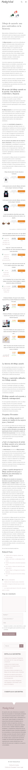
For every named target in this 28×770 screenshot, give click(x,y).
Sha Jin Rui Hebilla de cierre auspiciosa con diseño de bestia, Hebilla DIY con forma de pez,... (14, 331)
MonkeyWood (7, 2)
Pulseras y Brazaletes (9, 580)
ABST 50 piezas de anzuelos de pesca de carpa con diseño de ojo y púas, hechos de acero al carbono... (14, 347)
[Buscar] (21, 646)
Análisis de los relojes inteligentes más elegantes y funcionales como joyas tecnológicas (13, 682)
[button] (22, 2)
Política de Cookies (14, 765)
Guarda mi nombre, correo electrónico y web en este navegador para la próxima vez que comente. (15, 627)
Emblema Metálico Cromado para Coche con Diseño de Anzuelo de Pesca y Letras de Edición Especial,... (14, 315)
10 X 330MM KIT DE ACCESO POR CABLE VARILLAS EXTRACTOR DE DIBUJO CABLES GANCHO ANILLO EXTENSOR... (14, 281)
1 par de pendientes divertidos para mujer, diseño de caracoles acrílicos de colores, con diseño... (14, 216)
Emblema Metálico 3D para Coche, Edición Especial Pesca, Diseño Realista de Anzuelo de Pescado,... (14, 299)
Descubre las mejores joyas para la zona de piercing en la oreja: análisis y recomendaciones (13, 676)
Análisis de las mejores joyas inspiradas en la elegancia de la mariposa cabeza (12, 666)
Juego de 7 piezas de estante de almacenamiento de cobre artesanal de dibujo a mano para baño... (14, 249)
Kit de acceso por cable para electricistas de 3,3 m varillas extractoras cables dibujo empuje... (14, 265)
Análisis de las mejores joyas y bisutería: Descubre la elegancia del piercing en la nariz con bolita (13, 584)
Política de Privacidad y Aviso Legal (14, 767)
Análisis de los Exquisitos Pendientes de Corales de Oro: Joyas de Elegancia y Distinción (13, 660)
